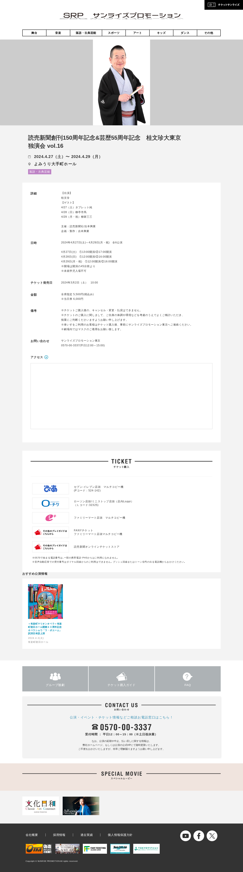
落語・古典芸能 (86, 32)
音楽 (58, 32)
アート (137, 32)
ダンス (185, 32)
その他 (208, 32)
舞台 (34, 32)
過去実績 (87, 835)
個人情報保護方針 (120, 835)
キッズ (161, 32)
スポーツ (114, 32)
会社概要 (32, 835)
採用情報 (59, 835)
